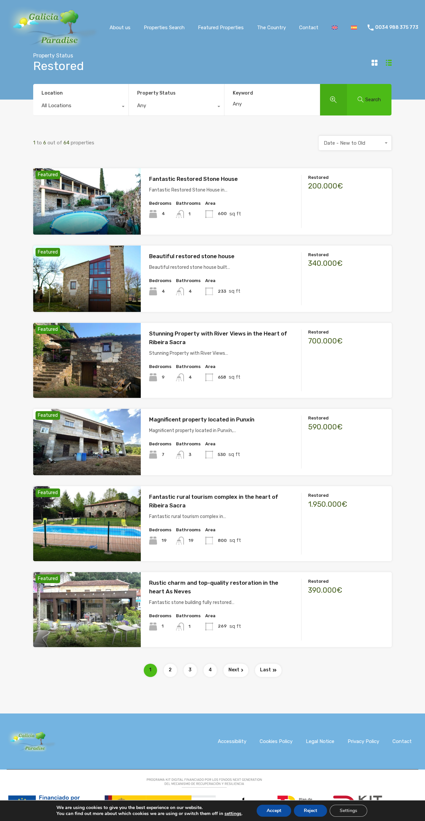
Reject (310, 810)
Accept (274, 810)
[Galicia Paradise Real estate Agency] (53, 45)
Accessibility (232, 741)
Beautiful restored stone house (191, 256)
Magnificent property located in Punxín (201, 419)
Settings (348, 810)
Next (233, 670)
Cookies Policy (276, 741)
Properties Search (164, 28)
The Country (271, 28)
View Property (87, 221)
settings (232, 814)
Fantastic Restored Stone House (193, 179)
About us (120, 28)
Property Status (156, 93)
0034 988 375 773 (396, 27)
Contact (308, 28)
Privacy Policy (363, 741)
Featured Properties (221, 28)
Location (52, 93)
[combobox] (80, 107)
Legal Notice (320, 741)
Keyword (243, 93)
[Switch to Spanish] (354, 27)
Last (265, 670)
